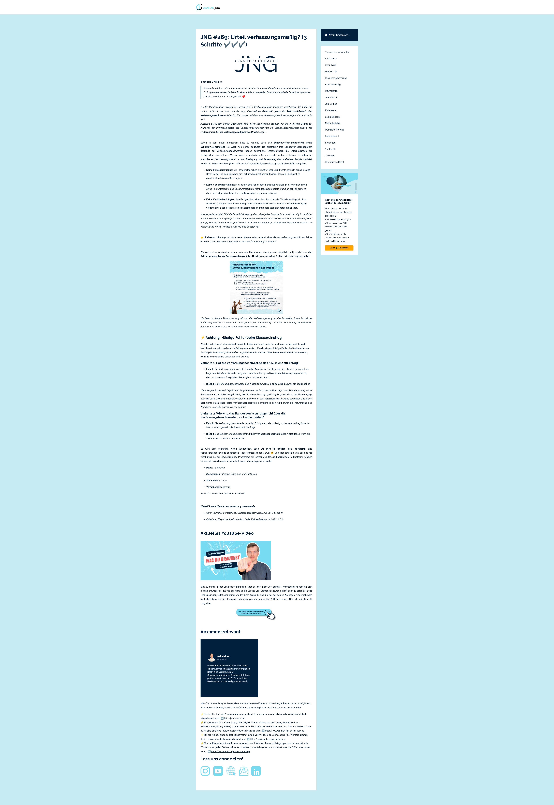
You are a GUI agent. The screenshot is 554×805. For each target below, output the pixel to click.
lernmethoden (332, 116)
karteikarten (331, 110)
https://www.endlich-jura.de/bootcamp (230, 751)
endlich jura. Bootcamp (292, 448)
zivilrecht (329, 155)
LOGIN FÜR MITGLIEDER (334, 7)
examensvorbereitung (336, 78)
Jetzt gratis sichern (339, 248)
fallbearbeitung (333, 84)
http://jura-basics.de (234, 718)
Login (353, 7)
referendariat (332, 136)
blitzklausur (331, 58)
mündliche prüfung (334, 129)
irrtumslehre (331, 91)
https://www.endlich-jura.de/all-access (284, 730)
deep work (330, 65)
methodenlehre (332, 123)
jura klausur (331, 97)
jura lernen (331, 104)
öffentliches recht (334, 162)
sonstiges (330, 142)
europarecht (331, 71)
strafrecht (330, 149)
